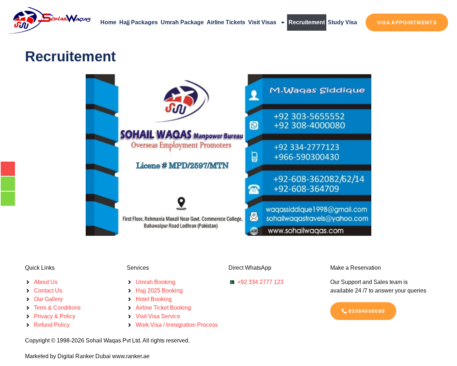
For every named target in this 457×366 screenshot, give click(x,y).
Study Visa (342, 22)
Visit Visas (262, 22)
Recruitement (306, 22)
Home (108, 22)
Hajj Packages (138, 22)
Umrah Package (182, 22)
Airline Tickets (226, 22)
